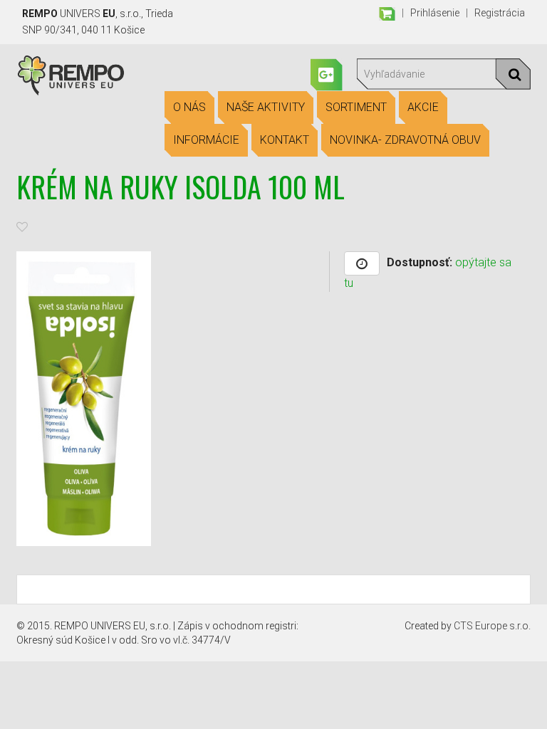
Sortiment (356, 107)
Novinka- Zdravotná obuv (405, 140)
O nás (189, 107)
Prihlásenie (434, 13)
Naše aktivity (265, 107)
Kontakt (284, 140)
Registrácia (499, 13)
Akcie (423, 107)
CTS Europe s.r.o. (492, 625)
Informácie (206, 140)
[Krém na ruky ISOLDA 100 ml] (83, 397)
